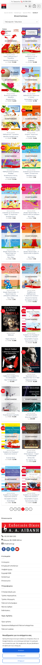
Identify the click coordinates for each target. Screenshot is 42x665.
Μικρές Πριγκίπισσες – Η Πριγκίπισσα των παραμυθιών (10, 253)
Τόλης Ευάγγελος (11, 177)
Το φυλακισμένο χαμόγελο (11, 415)
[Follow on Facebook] (4, 549)
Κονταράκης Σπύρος (31, 300)
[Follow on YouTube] (17, 549)
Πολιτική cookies (7, 629)
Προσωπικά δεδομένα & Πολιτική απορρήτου (17, 625)
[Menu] (38, 6)
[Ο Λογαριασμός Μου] (29, 6)
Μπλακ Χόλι (31, 458)
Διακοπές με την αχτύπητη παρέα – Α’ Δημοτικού (11, 213)
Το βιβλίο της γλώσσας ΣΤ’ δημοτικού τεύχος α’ (31, 495)
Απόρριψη (21, 661)
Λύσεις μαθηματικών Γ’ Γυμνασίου (11, 57)
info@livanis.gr (9, 544)
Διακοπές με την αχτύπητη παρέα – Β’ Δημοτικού (31, 172)
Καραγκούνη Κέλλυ (31, 380)
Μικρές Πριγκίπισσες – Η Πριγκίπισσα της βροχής (31, 252)
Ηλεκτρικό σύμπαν (31, 415)
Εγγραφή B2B (6, 573)
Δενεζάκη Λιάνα (31, 175)
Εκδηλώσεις (5, 610)
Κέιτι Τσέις (31, 216)
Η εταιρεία (5, 562)
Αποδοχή (21, 650)
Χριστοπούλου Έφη (31, 341)
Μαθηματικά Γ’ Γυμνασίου (11, 134)
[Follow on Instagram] (8, 549)
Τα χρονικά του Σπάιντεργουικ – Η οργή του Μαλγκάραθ (31, 453)
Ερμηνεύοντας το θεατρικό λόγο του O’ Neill (31, 377)
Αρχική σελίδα (8, 13)
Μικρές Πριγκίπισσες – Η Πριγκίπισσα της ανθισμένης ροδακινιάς (10, 293)
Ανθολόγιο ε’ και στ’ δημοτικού (31, 57)
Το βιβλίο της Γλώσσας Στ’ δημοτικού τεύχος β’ (31, 335)
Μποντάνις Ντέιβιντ (31, 417)
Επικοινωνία (5, 581)
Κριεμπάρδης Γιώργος (31, 99)
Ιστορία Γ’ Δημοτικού (31, 134)
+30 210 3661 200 (9, 536)
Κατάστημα (17, 13)
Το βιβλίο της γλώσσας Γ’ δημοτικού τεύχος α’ (10, 495)
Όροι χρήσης (6, 622)
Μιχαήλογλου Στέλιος (10, 175)
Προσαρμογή (21, 656)
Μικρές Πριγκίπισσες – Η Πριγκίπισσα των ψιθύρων (31, 213)
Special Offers (27, 13)
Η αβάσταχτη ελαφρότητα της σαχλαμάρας (11, 377)
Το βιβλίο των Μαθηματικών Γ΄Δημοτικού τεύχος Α (31, 293)
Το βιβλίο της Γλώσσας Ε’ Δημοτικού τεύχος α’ (11, 453)
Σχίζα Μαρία (11, 501)
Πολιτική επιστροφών (9, 603)
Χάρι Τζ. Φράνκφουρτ (10, 380)
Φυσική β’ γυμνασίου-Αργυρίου (10, 96)
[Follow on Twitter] (13, 549)
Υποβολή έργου (6, 569)
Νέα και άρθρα (6, 607)
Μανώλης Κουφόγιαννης (10, 60)
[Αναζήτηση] (26, 6)
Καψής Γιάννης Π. (11, 339)
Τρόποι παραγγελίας (8, 596)
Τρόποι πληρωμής (8, 599)
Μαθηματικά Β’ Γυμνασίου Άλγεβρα (11, 172)
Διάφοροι (31, 60)
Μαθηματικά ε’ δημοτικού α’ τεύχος (31, 96)
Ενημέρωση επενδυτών (9, 566)
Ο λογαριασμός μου (8, 592)
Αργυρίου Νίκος (11, 99)
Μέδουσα (11, 335)
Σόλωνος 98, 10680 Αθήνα (12, 540)
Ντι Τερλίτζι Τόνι (31, 460)
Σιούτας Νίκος (31, 136)
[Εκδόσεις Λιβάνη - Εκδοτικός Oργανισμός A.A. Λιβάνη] (8, 6)
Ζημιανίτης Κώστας (31, 298)
